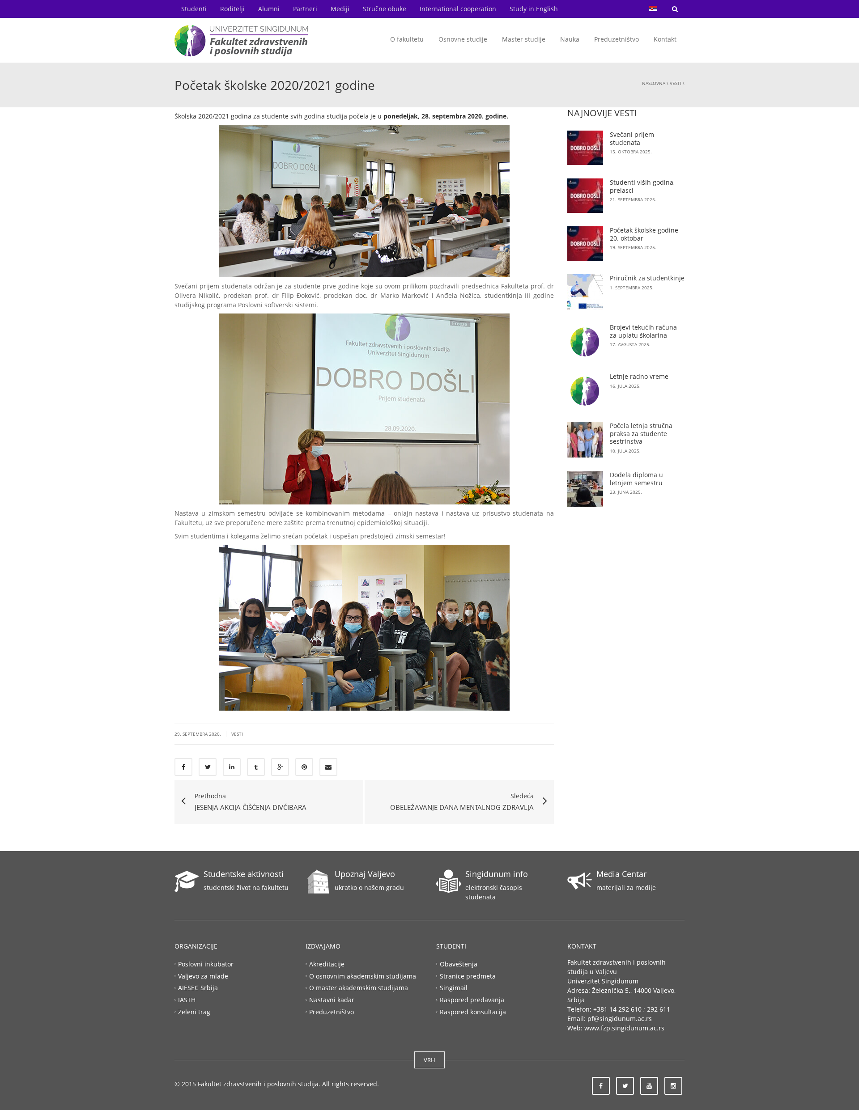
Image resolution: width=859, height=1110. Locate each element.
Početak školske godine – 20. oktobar (646, 234)
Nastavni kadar (331, 1000)
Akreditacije (326, 963)
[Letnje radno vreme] (585, 390)
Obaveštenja (458, 963)
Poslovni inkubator (206, 963)
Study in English (534, 8)
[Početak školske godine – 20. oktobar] (585, 243)
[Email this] (328, 767)
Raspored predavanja (472, 1000)
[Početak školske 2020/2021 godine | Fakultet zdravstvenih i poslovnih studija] (241, 40)
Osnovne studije (462, 39)
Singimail (454, 987)
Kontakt (665, 39)
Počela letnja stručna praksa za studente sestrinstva (641, 433)
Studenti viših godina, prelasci (642, 186)
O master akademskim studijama (358, 987)
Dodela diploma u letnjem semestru (636, 478)
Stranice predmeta (468, 975)
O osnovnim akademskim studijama (362, 975)
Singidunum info (496, 874)
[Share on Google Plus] (280, 767)
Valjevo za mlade (203, 975)
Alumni (269, 8)
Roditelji (232, 8)
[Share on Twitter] (208, 767)
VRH (429, 1060)
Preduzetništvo (616, 39)
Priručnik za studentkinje (647, 278)
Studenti (194, 8)
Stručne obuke (384, 8)
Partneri (305, 8)
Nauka (569, 39)
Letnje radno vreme (639, 376)
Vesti (675, 83)
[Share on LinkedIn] (232, 767)
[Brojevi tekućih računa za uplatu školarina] (585, 341)
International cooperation (458, 8)
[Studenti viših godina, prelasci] (585, 195)
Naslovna (653, 83)
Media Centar (621, 874)
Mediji (340, 8)
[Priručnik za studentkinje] (585, 292)
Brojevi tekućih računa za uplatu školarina (643, 331)
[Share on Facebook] (183, 767)
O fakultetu (407, 39)
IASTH (187, 1000)
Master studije (523, 39)
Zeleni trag (194, 1012)
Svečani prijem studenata (632, 138)
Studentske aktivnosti (244, 874)
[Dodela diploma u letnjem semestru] (585, 489)
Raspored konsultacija (473, 1012)
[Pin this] (304, 767)
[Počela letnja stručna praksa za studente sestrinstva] (585, 440)
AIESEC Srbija (198, 987)
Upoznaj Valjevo (365, 874)
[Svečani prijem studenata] (585, 148)
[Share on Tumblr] (256, 767)
